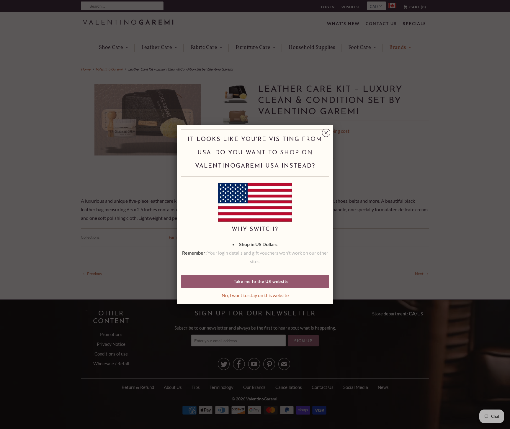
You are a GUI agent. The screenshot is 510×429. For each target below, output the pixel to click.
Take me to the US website (261, 281)
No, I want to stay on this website (255, 295)
